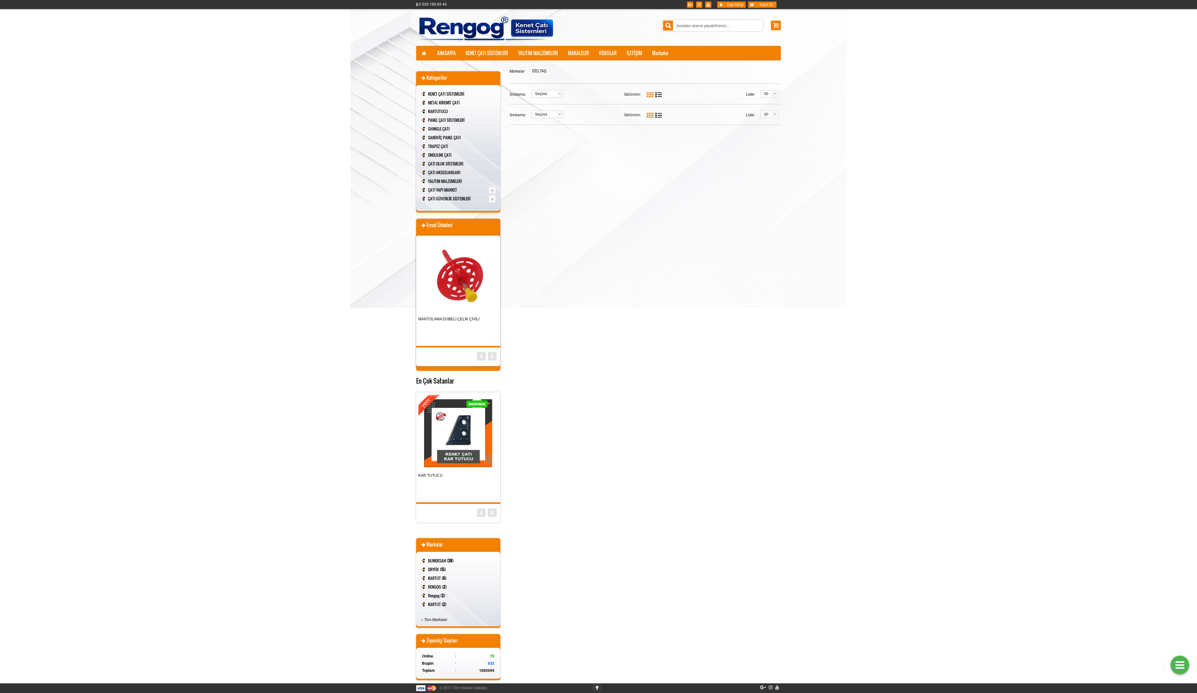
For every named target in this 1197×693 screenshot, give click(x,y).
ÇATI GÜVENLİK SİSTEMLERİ (449, 198)
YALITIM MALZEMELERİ (445, 181)
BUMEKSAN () (441, 560)
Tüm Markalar (435, 619)
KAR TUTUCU (430, 475)
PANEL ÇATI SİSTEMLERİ (446, 120)
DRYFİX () (437, 569)
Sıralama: (518, 94)
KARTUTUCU (438, 111)
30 (766, 94)
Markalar (517, 71)
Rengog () (436, 595)
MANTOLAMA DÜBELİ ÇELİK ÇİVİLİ (448, 319)
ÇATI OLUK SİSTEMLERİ (445, 163)
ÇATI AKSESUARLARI (444, 172)
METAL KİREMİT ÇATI (443, 102)
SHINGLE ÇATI (438, 129)
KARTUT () (437, 578)
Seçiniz (541, 94)
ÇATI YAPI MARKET (442, 190)
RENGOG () (437, 587)
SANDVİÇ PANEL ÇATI (444, 137)
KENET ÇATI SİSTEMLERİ (446, 94)
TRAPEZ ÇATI (438, 146)
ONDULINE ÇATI (439, 155)
